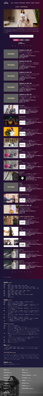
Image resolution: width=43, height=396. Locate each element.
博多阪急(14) (31, 318)
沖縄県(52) (9, 295)
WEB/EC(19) (32, 348)
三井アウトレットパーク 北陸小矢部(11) (28, 334)
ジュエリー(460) (12, 356)
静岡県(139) (34, 288)
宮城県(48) (16, 285)
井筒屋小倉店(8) (21, 318)
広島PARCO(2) (32, 314)
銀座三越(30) (9, 304)
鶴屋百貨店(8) (11, 319)
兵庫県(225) (21, 290)
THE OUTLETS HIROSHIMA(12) (21, 339)
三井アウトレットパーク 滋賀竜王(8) (15, 338)
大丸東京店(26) (26, 304)
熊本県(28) (20, 294)
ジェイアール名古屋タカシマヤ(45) (12, 308)
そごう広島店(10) (16, 314)
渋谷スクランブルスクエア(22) (15, 306)
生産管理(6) (18, 348)
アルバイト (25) (18, 364)
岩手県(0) (12, 285)
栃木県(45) (13, 286)
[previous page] (12, 45)
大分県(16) (24, 294)
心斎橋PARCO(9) (10, 313)
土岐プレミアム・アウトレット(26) (17, 334)
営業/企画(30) (10, 348)
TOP (4, 277)
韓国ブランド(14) (16, 355)
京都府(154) (13, 290)
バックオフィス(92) (27, 348)
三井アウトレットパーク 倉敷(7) (12, 339)
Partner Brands (22, 2)
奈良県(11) (24, 290)
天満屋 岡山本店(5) (27, 314)
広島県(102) (19, 291)
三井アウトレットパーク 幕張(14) (23, 328)
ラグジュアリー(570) (27, 354)
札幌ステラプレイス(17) (11, 301)
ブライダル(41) (8, 359)
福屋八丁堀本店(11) (21, 314)
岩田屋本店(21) (16, 318)
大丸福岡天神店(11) (26, 318)
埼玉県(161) (20, 286)
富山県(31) (13, 288)
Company (32, 2)
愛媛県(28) (16, 293)
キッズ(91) (8, 356)
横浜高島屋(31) (25, 305)
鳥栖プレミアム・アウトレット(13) (12, 340)
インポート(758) (33, 354)
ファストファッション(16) (9, 355)
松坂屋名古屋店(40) (20, 308)
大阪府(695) (17, 290)
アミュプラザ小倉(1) (10, 318)
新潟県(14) (9, 288)
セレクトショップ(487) (21, 354)
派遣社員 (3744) (6, 364)
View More (37, 2)
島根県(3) (12, 291)
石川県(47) (16, 288)
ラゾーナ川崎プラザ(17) (31, 305)
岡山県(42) (16, 291)
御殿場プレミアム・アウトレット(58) (13, 333)
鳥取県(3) (9, 291)
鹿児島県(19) (31, 294)
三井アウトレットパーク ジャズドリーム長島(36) (24, 333)
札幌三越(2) (16, 301)
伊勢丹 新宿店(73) (20, 305)
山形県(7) (23, 285)
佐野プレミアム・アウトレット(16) (24, 329)
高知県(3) (20, 293)
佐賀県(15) (13, 294)
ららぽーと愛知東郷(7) (12, 309)
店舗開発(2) (22, 348)
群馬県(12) (16, 286)
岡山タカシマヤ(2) (10, 314)
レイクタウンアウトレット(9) (34, 329)
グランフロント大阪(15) (15, 310)
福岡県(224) (9, 294)
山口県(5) (23, 291)
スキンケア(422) (29, 355)
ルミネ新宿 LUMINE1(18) (32, 304)
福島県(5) (26, 285)
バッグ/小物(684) (22, 356)
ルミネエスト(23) (15, 305)
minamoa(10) (12, 315)
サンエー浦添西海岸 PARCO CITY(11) (12, 320)
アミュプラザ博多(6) (29, 319)
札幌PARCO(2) (32, 301)
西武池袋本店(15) (21, 304)
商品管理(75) (14, 348)
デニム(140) (20, 355)
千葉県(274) (24, 286)
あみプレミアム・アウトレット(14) (31, 330)
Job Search (16, 2)
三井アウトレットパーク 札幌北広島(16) (13, 325)
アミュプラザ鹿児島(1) (17, 319)
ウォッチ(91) (17, 356)
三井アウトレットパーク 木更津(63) (14, 329)
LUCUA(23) (9, 310)
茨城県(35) (9, 286)
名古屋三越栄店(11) (26, 308)
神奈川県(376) (33, 286)
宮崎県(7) (28, 294)
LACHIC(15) (31, 308)
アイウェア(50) (34, 356)
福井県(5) (20, 288)
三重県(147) (11, 289)
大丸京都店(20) (32, 310)
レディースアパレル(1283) (7, 354)
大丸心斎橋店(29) (21, 310)
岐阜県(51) (30, 288)
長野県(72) (27, 288)
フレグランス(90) (34, 355)
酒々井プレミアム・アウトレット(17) (21, 330)
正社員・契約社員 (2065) (12, 364)
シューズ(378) (26, 356)
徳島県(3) (9, 293)
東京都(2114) (28, 286)
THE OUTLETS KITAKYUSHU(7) (22, 340)
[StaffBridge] (6, 3)
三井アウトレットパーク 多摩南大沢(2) (13, 328)
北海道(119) (9, 284)
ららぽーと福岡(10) (23, 319)
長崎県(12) (17, 294)
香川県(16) (12, 293)
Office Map (28, 2)
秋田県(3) (19, 285)
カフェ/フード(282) (12, 359)
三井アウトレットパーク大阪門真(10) (26, 338)
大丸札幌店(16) (21, 301)
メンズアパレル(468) (14, 354)
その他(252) (7, 349)
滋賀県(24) (9, 290)
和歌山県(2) (28, 290)
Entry (12, 2)
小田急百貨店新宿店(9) (15, 304)
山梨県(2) (23, 288)
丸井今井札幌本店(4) (26, 301)
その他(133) (17, 359)
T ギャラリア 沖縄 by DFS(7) (21, 320)
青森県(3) (9, 285)
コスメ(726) (24, 355)
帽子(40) (30, 356)
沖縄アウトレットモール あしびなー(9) (13, 342)
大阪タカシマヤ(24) (26, 310)
